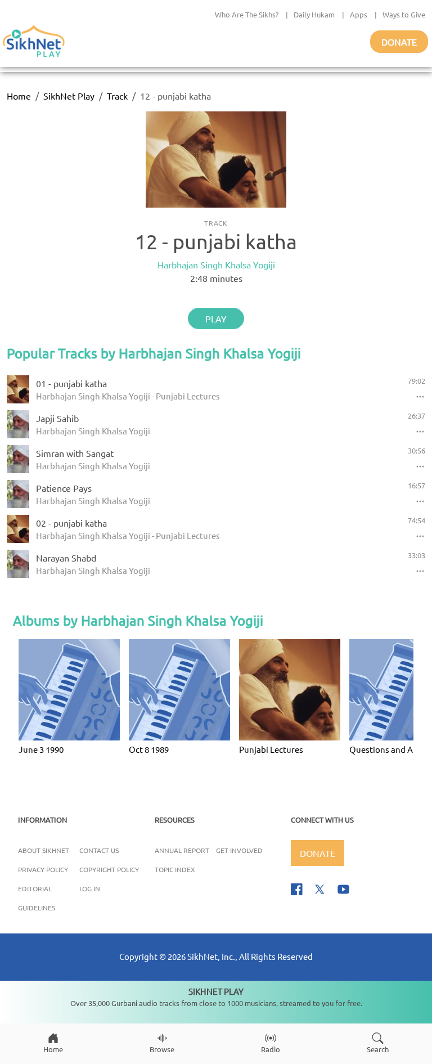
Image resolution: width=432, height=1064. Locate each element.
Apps (358, 14)
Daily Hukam (314, 14)
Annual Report (182, 850)
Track (117, 95)
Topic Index (175, 869)
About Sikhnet (43, 850)
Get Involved (239, 850)
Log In (89, 888)
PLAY (216, 318)
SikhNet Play (68, 95)
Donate (399, 41)
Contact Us (99, 850)
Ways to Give (403, 14)
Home (19, 95)
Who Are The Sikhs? (246, 14)
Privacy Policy (43, 869)
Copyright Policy (109, 869)
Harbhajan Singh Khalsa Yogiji (216, 264)
